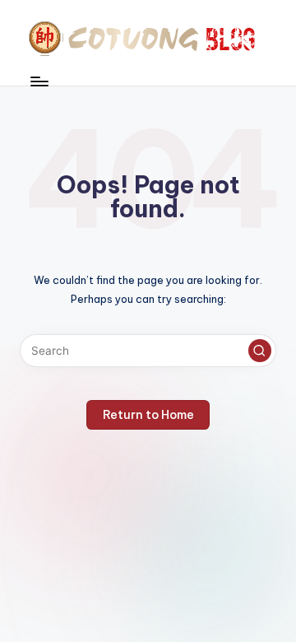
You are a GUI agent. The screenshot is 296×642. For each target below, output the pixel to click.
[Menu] (38, 81)
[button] (259, 350)
